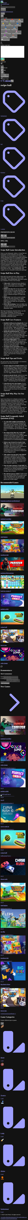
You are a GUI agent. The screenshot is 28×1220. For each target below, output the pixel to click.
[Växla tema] (3, 13)
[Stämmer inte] (2, 72)
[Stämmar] (2, 70)
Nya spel (3, 4)
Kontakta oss (23, 1217)
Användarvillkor (5, 1217)
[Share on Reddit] (7, 81)
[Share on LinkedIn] (6, 81)
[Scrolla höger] (2, 1023)
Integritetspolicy (13, 1217)
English (2, 1218)
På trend (7, 4)
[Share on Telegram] (10, 81)
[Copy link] (12, 81)
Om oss (18, 1217)
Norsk (10, 1218)
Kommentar (3, 681)
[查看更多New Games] (14, 715)
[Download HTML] (5, 235)
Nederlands (14, 1218)
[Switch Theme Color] (2, 16)
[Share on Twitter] (1, 81)
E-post (2, 678)
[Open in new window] (5, 244)
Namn (2, 676)
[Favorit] (2, 67)
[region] (14, 11)
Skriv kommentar (5, 683)
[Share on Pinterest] (8, 81)
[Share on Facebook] (3, 81)
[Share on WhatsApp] (5, 81)
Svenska (6, 1218)
